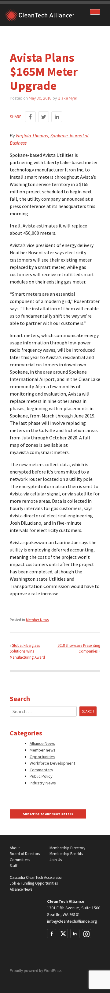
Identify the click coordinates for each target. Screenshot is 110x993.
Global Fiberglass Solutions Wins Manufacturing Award (27, 651)
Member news (43, 750)
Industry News (43, 783)
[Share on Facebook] (30, 116)
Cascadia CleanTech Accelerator (36, 877)
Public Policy (41, 776)
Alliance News (42, 743)
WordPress (52, 970)
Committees (20, 859)
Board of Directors (25, 853)
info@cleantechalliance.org (72, 921)
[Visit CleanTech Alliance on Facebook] (51, 933)
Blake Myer (67, 98)
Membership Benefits (66, 853)
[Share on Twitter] (43, 116)
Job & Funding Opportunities (34, 883)
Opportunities (42, 756)
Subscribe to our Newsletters (48, 814)
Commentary (41, 770)
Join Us (56, 859)
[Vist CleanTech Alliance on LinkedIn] (74, 933)
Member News (37, 619)
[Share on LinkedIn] (56, 116)
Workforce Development (52, 763)
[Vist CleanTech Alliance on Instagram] (86, 933)
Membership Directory (67, 847)
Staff (13, 865)
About (15, 847)
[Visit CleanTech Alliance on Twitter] (63, 933)
